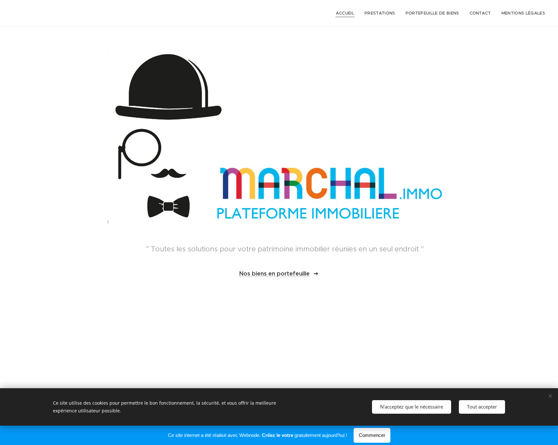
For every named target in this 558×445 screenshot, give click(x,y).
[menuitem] (346, 13)
